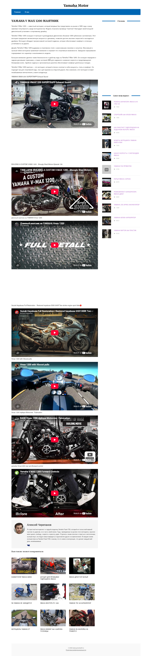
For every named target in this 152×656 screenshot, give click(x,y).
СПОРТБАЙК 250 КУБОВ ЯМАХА (125, 114)
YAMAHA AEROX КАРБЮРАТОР (125, 217)
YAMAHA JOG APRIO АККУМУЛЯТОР (127, 205)
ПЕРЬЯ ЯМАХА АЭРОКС (122, 179)
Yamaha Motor (76, 5)
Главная (17, 12)
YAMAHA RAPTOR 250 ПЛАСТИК (125, 230)
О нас (27, 12)
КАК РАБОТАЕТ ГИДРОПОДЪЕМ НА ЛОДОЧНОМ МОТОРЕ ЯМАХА (126, 128)
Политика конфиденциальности (76, 650)
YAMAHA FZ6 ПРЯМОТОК (123, 166)
